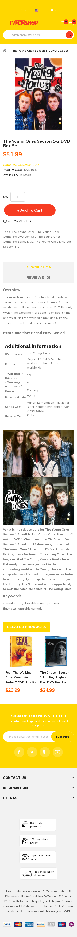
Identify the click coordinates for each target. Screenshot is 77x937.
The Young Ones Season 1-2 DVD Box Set (40, 50)
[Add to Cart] (14, 664)
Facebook (19, 752)
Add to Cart (31, 210)
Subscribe (62, 736)
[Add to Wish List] (21, 664)
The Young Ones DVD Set (53, 241)
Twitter (32, 752)
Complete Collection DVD (21, 165)
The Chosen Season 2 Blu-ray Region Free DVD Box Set (54, 677)
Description (38, 267)
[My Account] (53, 10)
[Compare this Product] (28, 664)
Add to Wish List (19, 221)
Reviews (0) (38, 277)
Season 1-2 (11, 246)
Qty (5, 197)
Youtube (58, 752)
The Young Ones (23, 232)
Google (45, 752)
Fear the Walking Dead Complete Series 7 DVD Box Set (21, 677)
